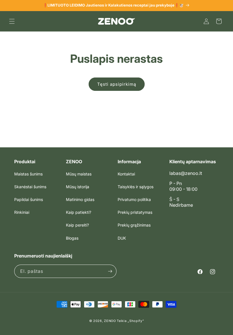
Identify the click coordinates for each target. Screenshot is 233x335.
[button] (12, 21)
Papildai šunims (28, 199)
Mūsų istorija (77, 186)
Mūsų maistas (78, 173)
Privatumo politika (134, 199)
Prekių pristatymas (135, 212)
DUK (122, 238)
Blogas (72, 238)
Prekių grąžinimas (134, 225)
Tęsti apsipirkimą (116, 84)
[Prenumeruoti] (110, 271)
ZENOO (110, 321)
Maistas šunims (28, 173)
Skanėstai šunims (30, 186)
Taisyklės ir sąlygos (135, 186)
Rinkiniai (21, 212)
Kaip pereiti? (77, 225)
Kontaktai (126, 173)
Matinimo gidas (80, 199)
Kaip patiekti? (78, 212)
